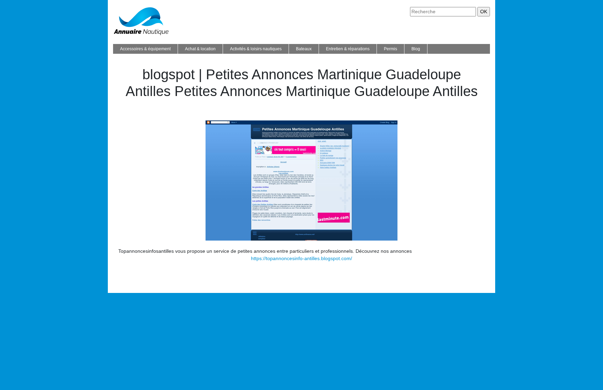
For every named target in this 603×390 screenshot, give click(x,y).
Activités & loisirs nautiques (256, 48)
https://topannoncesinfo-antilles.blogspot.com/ (301, 258)
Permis (390, 48)
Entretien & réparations (348, 48)
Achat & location (200, 48)
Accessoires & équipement (145, 48)
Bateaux (304, 48)
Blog (415, 48)
